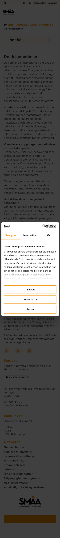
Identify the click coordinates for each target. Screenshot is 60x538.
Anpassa (28, 299)
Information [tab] (29, 235)
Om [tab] (49, 235)
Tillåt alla (30, 289)
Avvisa (30, 309)
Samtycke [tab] (10, 235)
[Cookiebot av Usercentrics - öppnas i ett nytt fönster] (42, 226)
